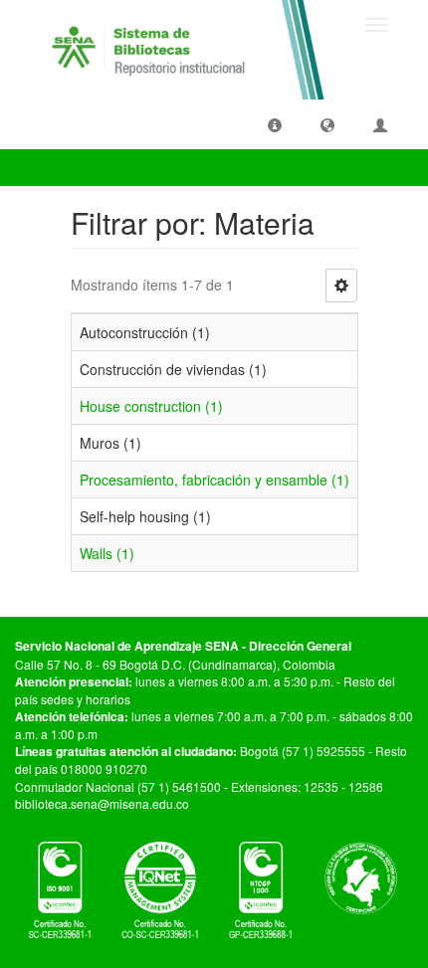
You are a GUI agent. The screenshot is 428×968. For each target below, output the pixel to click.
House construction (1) (151, 406)
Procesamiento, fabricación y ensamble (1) (214, 479)
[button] (275, 124)
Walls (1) (107, 553)
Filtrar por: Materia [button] (90, 167)
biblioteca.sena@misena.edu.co (102, 803)
